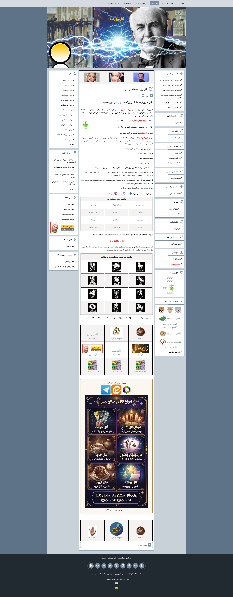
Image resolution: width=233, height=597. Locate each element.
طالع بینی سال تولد (174, 352)
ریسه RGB (177, 259)
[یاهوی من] (141, 566)
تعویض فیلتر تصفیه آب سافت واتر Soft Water (64, 183)
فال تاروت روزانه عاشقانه (65, 134)
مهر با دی (140, 227)
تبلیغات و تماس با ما (112, 3)
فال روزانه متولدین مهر (136, 89)
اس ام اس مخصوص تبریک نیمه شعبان (171, 96)
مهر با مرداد (116, 212)
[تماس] (116, 566)
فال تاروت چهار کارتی (67, 105)
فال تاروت (164, 3)
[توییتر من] (110, 566)
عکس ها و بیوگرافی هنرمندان (64, 266)
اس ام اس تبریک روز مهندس (171, 85)
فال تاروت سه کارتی (67, 100)
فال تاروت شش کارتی (67, 114)
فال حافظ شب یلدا (68, 214)
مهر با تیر (140, 212)
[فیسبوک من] (129, 566)
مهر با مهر (140, 219)
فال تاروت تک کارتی (67, 95)
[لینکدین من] (91, 566)
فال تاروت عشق (68, 129)
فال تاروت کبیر (69, 85)
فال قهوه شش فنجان (174, 163)
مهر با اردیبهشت (116, 204)
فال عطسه (116, 354)
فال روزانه (154, 3)
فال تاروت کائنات (68, 90)
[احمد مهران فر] (141, 78)
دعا (179, 213)
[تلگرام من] (135, 566)
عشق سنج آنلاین (175, 244)
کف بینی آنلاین (92, 338)
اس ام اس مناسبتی (141, 3)
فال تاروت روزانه (68, 80)
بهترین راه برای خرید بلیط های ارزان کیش (64, 168)
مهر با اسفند (92, 227)
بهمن (120, 193)
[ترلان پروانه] (116, 78)
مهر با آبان (116, 219)
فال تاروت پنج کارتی (67, 110)
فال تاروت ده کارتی (67, 124)
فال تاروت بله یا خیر (67, 139)
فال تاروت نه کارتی (68, 119)
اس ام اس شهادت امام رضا (172, 90)
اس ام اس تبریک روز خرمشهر (171, 102)
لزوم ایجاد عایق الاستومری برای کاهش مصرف (65, 161)
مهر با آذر (93, 219)
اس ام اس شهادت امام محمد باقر (170, 80)
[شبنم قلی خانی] (92, 78)
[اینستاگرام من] (122, 566)
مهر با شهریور (92, 212)
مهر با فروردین (140, 204)
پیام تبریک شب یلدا (67, 219)
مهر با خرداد (92, 204)
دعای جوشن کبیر (175, 208)
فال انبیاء (178, 137)
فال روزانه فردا (69, 261)
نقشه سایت (107, 579)
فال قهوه (178, 153)
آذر (128, 193)
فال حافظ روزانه (69, 209)
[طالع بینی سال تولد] (170, 329)
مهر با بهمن (116, 227)
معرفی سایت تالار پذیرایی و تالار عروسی (65, 175)
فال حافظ (174, 3)
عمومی (140, 545)
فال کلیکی (177, 228)
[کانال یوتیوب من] (97, 566)
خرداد (111, 193)
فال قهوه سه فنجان (174, 158)
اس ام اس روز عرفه (174, 107)
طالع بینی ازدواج (175, 193)
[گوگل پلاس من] (103, 566)
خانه (182, 3)
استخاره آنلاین (126, 3)
